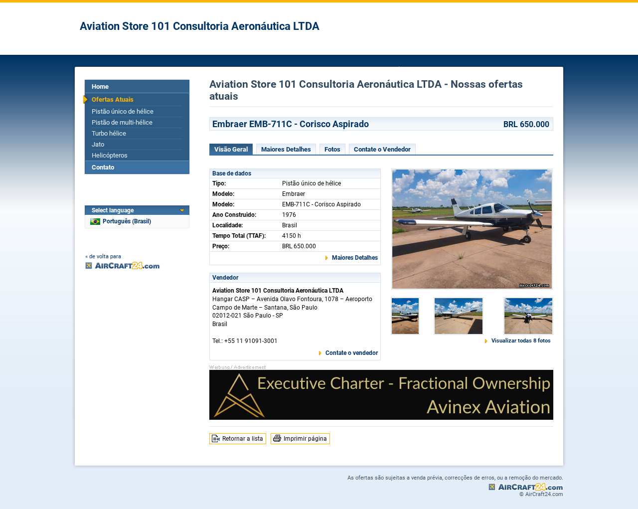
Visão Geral (231, 149)
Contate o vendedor (351, 352)
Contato (103, 167)
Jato (98, 144)
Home (100, 86)
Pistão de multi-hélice (122, 122)
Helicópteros (110, 155)
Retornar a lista (242, 438)
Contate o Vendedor (382, 149)
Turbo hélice (109, 133)
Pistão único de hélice (123, 111)
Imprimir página (305, 438)
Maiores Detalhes (286, 149)
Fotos (332, 149)
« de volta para (103, 256)
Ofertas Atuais (113, 99)
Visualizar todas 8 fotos (521, 341)
